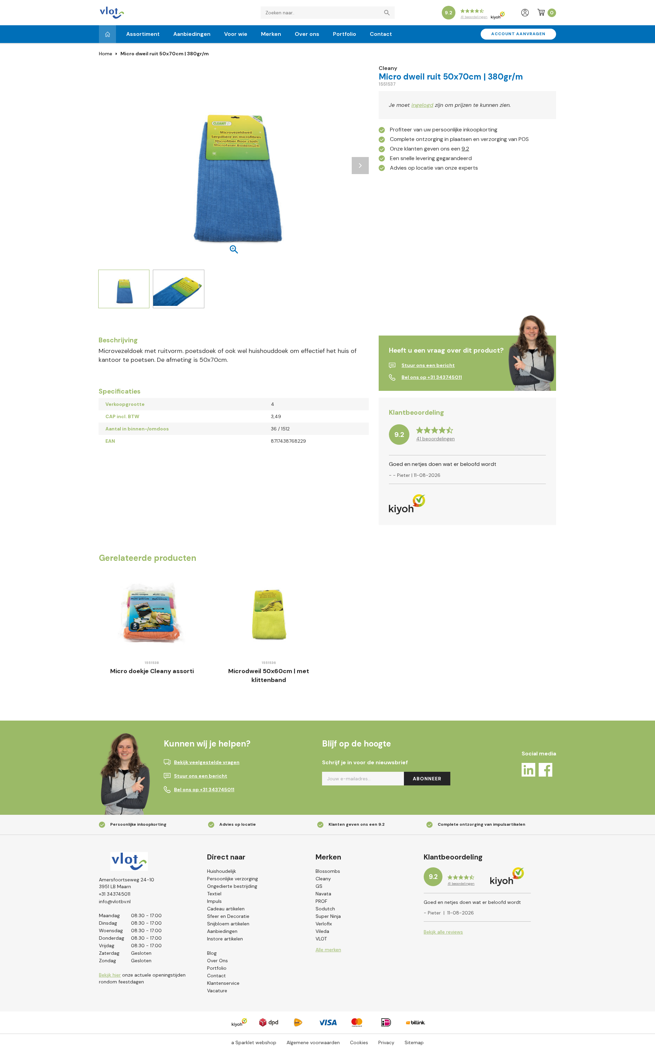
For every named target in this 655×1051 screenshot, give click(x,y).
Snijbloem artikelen (228, 924)
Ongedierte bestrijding (232, 886)
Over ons (307, 34)
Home (105, 54)
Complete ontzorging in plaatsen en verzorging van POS (459, 139)
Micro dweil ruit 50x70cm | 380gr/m (164, 54)
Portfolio (344, 34)
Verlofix (324, 924)
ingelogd (422, 105)
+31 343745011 (114, 894)
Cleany (323, 879)
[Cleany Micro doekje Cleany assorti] (152, 614)
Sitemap (414, 1042)
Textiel (214, 894)
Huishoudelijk (221, 871)
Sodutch (325, 909)
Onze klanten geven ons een (429, 148)
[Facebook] (545, 771)
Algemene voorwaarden (313, 1042)
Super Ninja (328, 916)
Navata (323, 894)
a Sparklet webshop (253, 1042)
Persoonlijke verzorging (232, 879)
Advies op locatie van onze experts (434, 167)
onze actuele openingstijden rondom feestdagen (142, 978)
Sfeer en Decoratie (228, 916)
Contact (381, 34)
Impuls (214, 901)
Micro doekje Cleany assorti (152, 671)
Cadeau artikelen (226, 909)
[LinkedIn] (528, 771)
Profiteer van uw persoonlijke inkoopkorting (443, 129)
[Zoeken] (388, 12)
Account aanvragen (518, 34)
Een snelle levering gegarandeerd (431, 158)
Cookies (359, 1042)
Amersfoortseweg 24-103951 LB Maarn (126, 883)
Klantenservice (223, 983)
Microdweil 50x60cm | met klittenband (268, 675)
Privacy (386, 1042)
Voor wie (235, 34)
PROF (321, 901)
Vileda (322, 931)
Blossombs (328, 871)
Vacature (217, 991)
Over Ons (217, 960)
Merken (271, 34)
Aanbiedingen (191, 34)
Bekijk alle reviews (443, 932)
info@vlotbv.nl (115, 901)
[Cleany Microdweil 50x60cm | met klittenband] (269, 614)
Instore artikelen (225, 939)
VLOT (321, 939)
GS (319, 886)
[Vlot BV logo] (112, 12)
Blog (212, 953)
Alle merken (328, 950)
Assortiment (143, 34)
